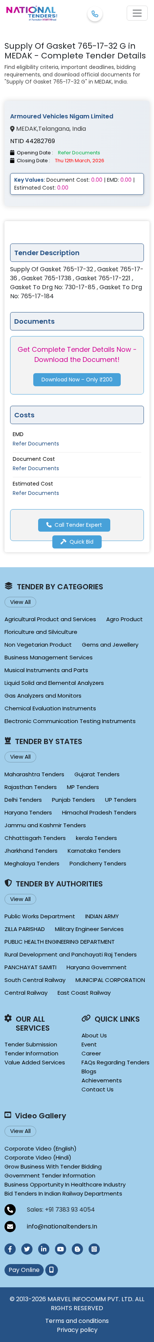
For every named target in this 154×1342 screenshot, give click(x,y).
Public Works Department (39, 916)
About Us (94, 1035)
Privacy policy (77, 1330)
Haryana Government (97, 967)
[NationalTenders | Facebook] (10, 1249)
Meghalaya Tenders (31, 863)
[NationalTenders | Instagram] (94, 1249)
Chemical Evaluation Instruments (50, 708)
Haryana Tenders (28, 812)
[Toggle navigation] (137, 13)
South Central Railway (34, 980)
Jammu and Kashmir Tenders (45, 825)
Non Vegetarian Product (38, 645)
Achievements (101, 1080)
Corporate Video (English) (40, 1148)
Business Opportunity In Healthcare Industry (65, 1184)
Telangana (54, 129)
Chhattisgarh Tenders (35, 838)
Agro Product (124, 619)
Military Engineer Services (89, 929)
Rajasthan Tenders (30, 787)
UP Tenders (120, 800)
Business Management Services (48, 657)
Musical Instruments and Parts (46, 670)
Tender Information (31, 1053)
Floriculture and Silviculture (40, 632)
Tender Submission (30, 1044)
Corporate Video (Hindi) (37, 1157)
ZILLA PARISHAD (24, 929)
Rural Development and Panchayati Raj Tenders (70, 954)
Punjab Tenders (73, 800)
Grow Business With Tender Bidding (53, 1166)
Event (89, 1044)
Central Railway (25, 993)
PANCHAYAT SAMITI (30, 967)
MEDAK (26, 129)
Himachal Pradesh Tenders (99, 812)
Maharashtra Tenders (34, 774)
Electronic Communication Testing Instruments (70, 721)
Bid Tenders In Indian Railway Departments (63, 1193)
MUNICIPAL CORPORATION (110, 980)
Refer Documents (36, 443)
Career (91, 1053)
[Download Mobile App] (51, 1270)
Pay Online (24, 1270)
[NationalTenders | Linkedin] (43, 1249)
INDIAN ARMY (102, 916)
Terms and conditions (77, 1321)
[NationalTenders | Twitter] (27, 1249)
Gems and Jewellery (110, 645)
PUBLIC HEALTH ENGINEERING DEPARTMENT (59, 942)
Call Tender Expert (78, 525)
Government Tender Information (49, 1175)
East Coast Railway (84, 993)
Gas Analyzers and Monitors (42, 695)
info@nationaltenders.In (62, 1226)
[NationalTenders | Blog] (77, 1249)
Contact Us (97, 1089)
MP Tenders (83, 787)
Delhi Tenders (23, 800)
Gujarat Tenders (97, 774)
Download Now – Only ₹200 (77, 379)
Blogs (88, 1071)
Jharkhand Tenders (31, 851)
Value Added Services (34, 1062)
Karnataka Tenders (94, 851)
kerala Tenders (96, 838)
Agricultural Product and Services (50, 619)
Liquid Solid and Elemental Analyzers (54, 683)
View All (20, 602)
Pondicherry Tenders (98, 863)
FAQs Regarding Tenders (115, 1062)
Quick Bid (81, 541)
